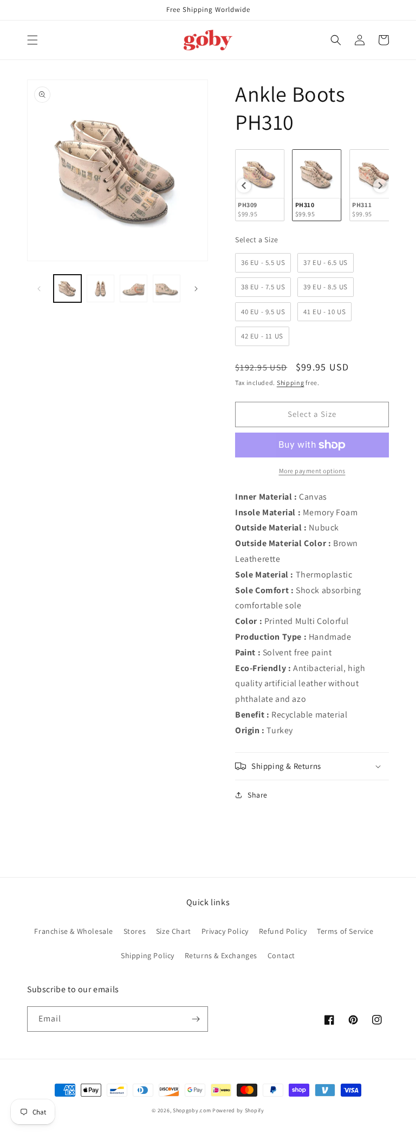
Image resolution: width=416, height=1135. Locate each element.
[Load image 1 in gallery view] (67, 288)
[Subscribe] (195, 1019)
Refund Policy (283, 931)
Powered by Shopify (238, 1110)
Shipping (290, 383)
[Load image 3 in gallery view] (133, 288)
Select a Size (256, 239)
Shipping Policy (147, 955)
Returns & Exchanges (221, 955)
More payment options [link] (312, 471)
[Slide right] (196, 289)
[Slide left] (39, 289)
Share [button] (258, 795)
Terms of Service (345, 931)
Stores (134, 931)
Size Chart (173, 931)
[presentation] (244, 185)
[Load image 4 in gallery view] (166, 288)
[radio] (259, 185)
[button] (32, 40)
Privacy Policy (225, 931)
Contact (281, 955)
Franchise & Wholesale (73, 931)
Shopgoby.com (192, 1110)
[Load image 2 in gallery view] (100, 288)
